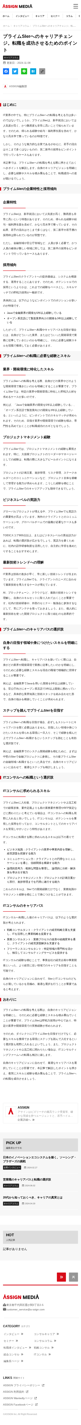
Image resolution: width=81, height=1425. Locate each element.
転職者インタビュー (15, 1347)
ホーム (6, 16)
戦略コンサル (42, 1347)
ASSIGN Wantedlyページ (18, 1398)
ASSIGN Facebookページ (18, 1404)
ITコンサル (40, 1354)
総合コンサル (11, 1354)
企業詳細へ (24, 1120)
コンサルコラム (43, 1340)
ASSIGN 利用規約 (13, 1391)
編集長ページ (11, 1361)
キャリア (39, 16)
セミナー (55, 16)
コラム (69, 16)
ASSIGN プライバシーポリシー (21, 1385)
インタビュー (22, 16)
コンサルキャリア (44, 1334)
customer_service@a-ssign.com (25, 1309)
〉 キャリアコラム (20, 26)
